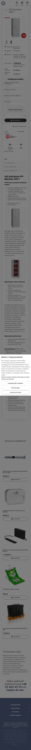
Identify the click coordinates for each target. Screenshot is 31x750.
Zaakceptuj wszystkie (15, 392)
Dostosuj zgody (15, 388)
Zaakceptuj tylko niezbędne (15, 383)
